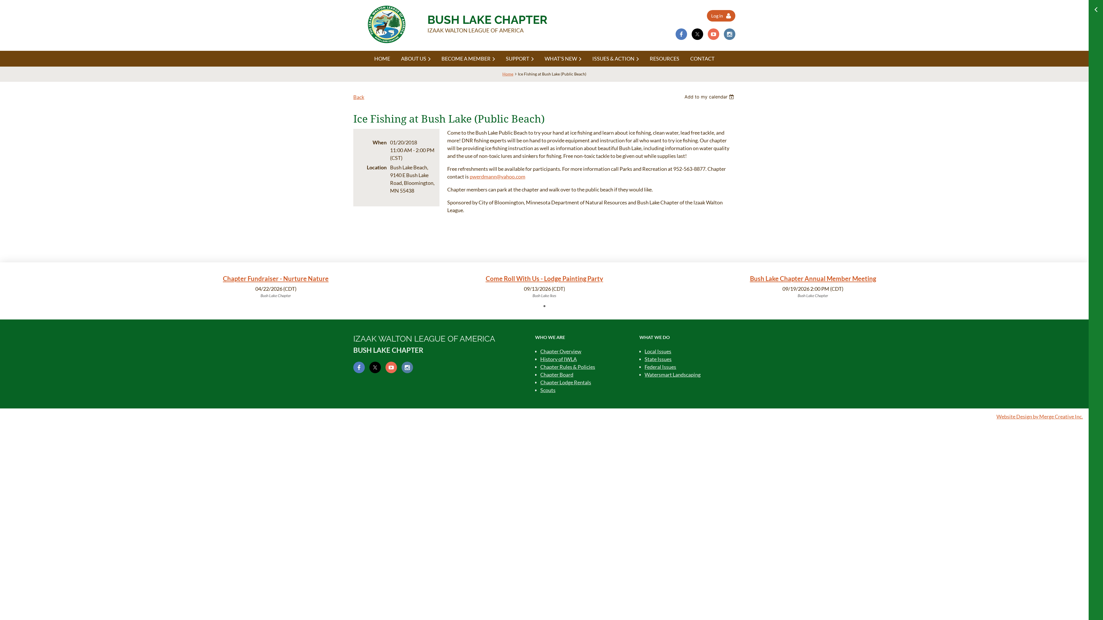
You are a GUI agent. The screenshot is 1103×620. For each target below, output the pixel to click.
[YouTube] (713, 34)
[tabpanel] (276, 286)
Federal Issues (660, 367)
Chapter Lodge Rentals (565, 382)
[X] (697, 34)
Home (507, 73)
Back (358, 97)
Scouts (548, 390)
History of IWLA (558, 359)
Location (377, 167)
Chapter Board (556, 374)
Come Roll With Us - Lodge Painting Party (544, 278)
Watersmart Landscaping (673, 374)
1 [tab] (544, 306)
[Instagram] (729, 34)
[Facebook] (681, 34)
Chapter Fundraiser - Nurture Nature (276, 278)
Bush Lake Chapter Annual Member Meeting (813, 278)
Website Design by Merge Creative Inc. (1039, 416)
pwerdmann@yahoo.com (497, 176)
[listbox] (709, 96)
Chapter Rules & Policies (567, 367)
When (380, 142)
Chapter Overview (560, 351)
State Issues (658, 359)
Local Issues (658, 351)
